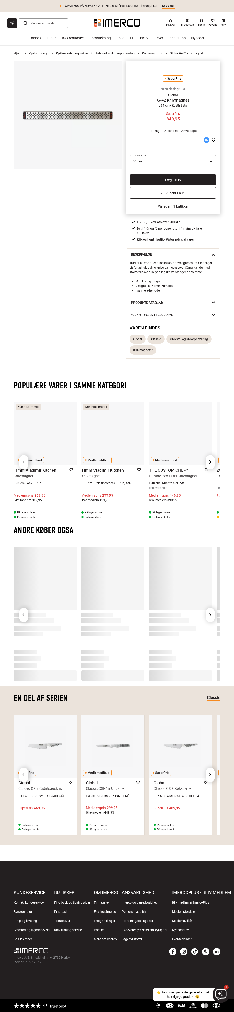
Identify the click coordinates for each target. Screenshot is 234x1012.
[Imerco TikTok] (194, 952)
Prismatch (61, 912)
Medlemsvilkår (182, 921)
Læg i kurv (173, 180)
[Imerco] (117, 23)
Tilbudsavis (62, 921)
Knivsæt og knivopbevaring (115, 53)
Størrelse (140, 155)
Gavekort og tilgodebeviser (32, 930)
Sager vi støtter (132, 939)
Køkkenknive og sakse (72, 53)
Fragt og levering (25, 921)
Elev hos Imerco (105, 912)
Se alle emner (23, 939)
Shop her (168, 6)
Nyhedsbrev (180, 930)
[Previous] (23, 462)
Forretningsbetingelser (137, 921)
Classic (156, 339)
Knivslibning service (68, 930)
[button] (173, 95)
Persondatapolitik (134, 912)
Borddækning (100, 38)
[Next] (210, 462)
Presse (99, 930)
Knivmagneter (152, 53)
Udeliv (143, 38)
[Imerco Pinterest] (205, 952)
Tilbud (52, 38)
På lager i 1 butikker (173, 206)
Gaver (158, 38)
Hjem (17, 53)
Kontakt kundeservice (29, 902)
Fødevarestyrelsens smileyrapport (145, 930)
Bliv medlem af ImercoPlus (190, 902)
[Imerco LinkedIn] (216, 952)
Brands (35, 38)
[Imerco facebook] (172, 952)
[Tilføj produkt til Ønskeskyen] (206, 140)
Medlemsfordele (183, 912)
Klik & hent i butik (173, 193)
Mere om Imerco (105, 939)
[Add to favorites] (213, 140)
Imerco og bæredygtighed (140, 902)
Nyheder (197, 38)
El (131, 38)
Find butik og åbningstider (72, 902)
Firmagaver (102, 902)
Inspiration (177, 38)
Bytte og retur (23, 912)
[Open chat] (12, 23)
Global (137, 339)
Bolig (120, 38)
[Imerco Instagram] (183, 952)
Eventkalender (182, 939)
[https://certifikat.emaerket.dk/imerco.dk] (216, 1005)
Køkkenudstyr (73, 38)
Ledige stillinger (104, 921)
